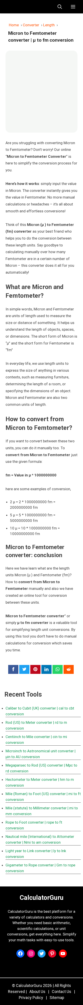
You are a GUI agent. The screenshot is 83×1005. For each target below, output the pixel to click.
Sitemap (57, 997)
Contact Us (61, 991)
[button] (59, 6)
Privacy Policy (31, 997)
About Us (37, 991)
